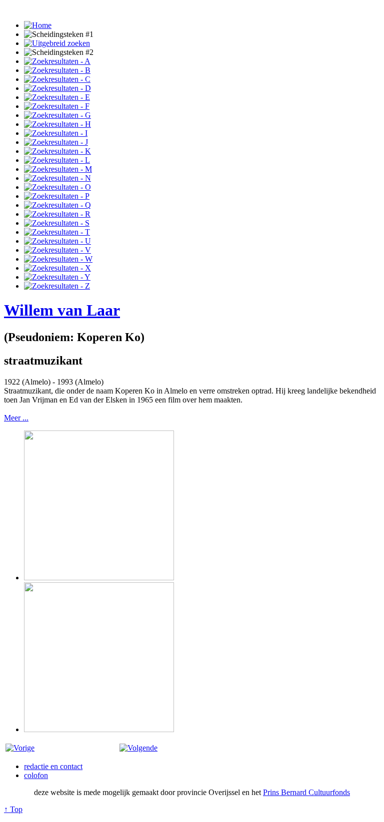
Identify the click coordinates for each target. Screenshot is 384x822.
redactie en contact (53, 766)
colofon (36, 775)
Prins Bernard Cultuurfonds (306, 792)
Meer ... (16, 417)
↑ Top (13, 809)
